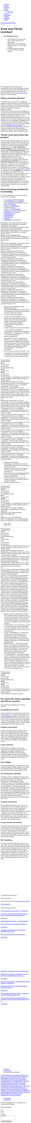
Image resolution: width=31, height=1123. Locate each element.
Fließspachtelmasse (9, 213)
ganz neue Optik (22, 93)
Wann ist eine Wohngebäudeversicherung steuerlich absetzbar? (14, 1079)
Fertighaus (10, 12)
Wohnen (6, 16)
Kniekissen (21, 201)
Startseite (6, 4)
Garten (6, 9)
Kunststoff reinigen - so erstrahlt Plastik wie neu (14, 1081)
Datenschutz (7, 1098)
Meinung (3, 1115)
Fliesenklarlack (8, 220)
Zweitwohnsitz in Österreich (8, 1087)
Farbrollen (13, 204)
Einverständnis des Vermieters (14, 125)
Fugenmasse (7, 212)
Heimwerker (7, 15)
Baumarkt (6, 18)
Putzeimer (10, 201)
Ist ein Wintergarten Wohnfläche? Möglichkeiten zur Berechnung (14, 1077)
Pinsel (6, 204)
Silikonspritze (15, 206)
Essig (13, 207)
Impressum (7, 1099)
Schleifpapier (8, 210)
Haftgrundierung (8, 217)
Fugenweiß (17, 212)
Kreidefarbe (27, 170)
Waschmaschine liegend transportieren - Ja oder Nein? (15, 1086)
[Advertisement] (15, 69)
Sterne (2, 1112)
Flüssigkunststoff (8, 215)
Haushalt (6, 13)
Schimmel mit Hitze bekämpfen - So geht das (13, 1084)
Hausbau (6, 10)
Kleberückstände (7, 716)
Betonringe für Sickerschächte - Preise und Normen (11, 1094)
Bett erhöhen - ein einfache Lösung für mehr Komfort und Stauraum (14, 1088)
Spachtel (21, 199)
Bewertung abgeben (23, 901)
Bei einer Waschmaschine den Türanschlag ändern (15, 1082)
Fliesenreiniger (17, 209)
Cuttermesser (10, 199)
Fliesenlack (7, 218)
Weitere (6, 20)
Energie (6, 6)
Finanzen (6, 7)
